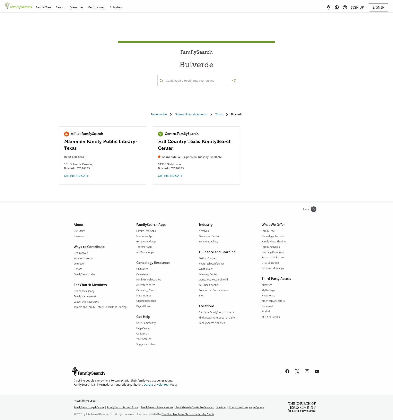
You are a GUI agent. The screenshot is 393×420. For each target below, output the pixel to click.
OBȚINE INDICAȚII (76, 175)
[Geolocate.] (234, 80)
